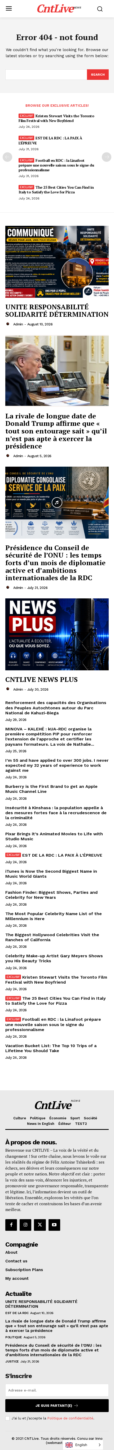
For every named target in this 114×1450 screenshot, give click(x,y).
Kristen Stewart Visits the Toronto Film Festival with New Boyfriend (56, 118)
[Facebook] (11, 1225)
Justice (12, 1361)
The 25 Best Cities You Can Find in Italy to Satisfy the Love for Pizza (56, 189)
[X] (40, 1225)
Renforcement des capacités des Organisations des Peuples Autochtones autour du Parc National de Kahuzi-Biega (55, 707)
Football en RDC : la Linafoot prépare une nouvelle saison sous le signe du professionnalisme (56, 165)
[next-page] (106, 157)
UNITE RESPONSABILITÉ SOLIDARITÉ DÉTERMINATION (57, 310)
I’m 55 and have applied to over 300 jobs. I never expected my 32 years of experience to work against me (57, 765)
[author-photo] (8, 324)
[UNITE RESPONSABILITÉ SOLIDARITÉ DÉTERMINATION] (57, 262)
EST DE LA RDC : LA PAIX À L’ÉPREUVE (50, 140)
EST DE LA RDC (17, 1313)
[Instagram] (25, 1225)
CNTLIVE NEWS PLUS (41, 679)
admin (18, 324)
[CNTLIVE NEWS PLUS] (57, 634)
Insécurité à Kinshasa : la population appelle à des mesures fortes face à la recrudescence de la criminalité (56, 812)
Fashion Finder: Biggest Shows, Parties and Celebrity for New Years (51, 895)
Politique (13, 1337)
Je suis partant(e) (54, 1406)
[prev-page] (7, 157)
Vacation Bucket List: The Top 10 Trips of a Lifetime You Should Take (51, 1048)
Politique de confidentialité (70, 1418)
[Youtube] (54, 1225)
